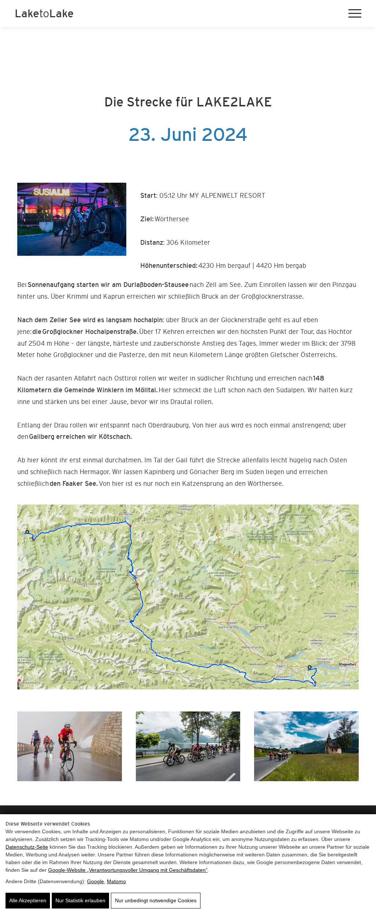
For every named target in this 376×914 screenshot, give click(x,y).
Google (95, 881)
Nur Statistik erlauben (80, 900)
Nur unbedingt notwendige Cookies (155, 900)
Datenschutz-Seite (27, 847)
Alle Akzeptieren (27, 900)
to (44, 13)
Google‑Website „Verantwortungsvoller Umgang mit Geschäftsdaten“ (127, 870)
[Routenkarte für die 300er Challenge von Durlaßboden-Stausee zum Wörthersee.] (188, 597)
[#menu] (354, 13)
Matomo (116, 881)
